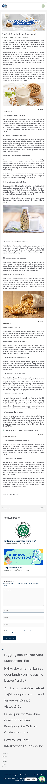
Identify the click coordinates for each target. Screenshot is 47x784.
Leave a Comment (7, 37)
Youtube (4, 761)
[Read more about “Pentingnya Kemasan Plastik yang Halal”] (23, 530)
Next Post (42, 508)
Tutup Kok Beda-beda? (13, 567)
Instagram (5, 756)
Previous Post (5, 508)
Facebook (5, 753)
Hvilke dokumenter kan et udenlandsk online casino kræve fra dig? (23, 674)
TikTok (4, 759)
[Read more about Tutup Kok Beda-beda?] (23, 557)
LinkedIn (4, 767)
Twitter (4, 764)
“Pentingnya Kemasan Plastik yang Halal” (20, 541)
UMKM (20, 37)
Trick (15, 37)
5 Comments (8, 544)
